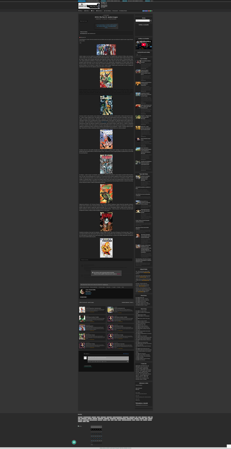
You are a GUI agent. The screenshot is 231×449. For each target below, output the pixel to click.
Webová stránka (83, 297)
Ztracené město (143, 301)
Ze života (84, 421)
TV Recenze (137, 420)
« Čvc (92, 444)
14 (99, 436)
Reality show (142, 418)
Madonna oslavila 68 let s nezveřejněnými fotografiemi (146, 84)
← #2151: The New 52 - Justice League (86, 302)
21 (99, 438)
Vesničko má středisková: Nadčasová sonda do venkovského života (146, 163)
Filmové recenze (132, 417)
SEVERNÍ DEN (144, 365)
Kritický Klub (95, 418)
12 (95, 436)
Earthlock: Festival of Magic (145, 358)
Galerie (139, 417)
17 (91, 438)
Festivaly (98, 417)
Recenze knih (80, 420)
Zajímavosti (145, 420)
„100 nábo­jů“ (104, 121)
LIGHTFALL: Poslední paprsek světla (119, 308)
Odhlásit (140, 385)
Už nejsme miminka (144, 326)
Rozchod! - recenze (143, 305)
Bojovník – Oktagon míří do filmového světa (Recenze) (146, 117)
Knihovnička (90, 418)
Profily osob (136, 418)
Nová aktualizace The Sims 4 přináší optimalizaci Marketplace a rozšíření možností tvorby (143, 260)
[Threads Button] (146, 11)
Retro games (100, 420)
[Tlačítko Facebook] (144, 11)
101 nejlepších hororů (87, 417)
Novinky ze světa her (130, 418)
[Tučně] (89, 361)
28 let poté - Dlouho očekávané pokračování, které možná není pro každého (142, 284)
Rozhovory (105, 420)
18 (93, 438)
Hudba (79, 418)
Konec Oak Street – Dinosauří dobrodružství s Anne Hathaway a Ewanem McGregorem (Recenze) (146, 150)
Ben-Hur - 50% (142, 324)
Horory (149, 417)
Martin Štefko (92, 289)
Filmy (81, 10)
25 (93, 440)
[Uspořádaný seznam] (95, 361)
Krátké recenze (106, 418)
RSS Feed (137, 389)
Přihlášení (126, 353)
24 (91, 440)
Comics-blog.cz (88, 292)
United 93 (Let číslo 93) (144, 300)
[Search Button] (151, 11)
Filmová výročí (109, 417)
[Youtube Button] (149, 11)
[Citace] (99, 361)
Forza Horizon (142, 359)
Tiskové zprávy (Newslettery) (126, 420)
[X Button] (143, 11)
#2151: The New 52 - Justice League (106, 17)
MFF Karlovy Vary (113, 418)
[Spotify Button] (150, 11)
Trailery (133, 420)
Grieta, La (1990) (143, 379)
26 (95, 440)
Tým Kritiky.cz (108, 10)
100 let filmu (80, 417)
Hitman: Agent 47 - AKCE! (141, 376)
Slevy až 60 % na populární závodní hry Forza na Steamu (145, 202)
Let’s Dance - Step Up (144, 298)
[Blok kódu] (101, 361)
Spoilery (119, 420)
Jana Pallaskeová (143, 378)
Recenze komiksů (106, 15)
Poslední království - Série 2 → (128, 302)
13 (97, 436)
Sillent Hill (142, 297)
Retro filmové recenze (93, 420)
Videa (141, 420)
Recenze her (150, 418)
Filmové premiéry (125, 417)
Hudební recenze (84, 418)
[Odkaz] (102, 361)
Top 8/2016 (141, 357)
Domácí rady (94, 417)
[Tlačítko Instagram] (147, 11)
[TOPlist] (80, 426)
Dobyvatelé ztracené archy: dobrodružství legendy (145, 211)
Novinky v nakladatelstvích (121, 418)
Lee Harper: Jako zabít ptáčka (144, 356)
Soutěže (112, 420)
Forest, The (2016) (143, 336)
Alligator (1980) (143, 314)
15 (101, 436)
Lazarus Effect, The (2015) (145, 354)
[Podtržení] (92, 361)
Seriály (87, 10)
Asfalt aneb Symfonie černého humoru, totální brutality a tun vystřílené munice (144, 351)
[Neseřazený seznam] (97, 361)
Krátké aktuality (100, 418)
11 (93, 436)
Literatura (100, 10)
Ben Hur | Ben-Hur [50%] (144, 327)
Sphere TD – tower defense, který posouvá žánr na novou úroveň (145, 128)
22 (101, 438)
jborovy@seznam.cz (144, 405)
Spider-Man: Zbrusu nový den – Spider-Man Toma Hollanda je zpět (146, 106)
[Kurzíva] (90, 361)
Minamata (138, 369)
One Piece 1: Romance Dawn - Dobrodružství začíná (93, 308)
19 (95, 438)
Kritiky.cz (104, 3)
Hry (93, 10)
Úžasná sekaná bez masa (145, 348)
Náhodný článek (123, 10)
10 (91, 436)
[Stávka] (94, 361)
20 (97, 438)
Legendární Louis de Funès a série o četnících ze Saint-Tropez (146, 94)
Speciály (116, 420)
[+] (105, 361)
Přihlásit (137, 385)
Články (88, 421)
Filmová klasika (103, 417)
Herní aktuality (144, 417)
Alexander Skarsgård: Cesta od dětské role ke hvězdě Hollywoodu (145, 236)
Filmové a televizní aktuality (117, 417)
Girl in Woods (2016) (144, 342)
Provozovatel (115, 10)
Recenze (146, 418)
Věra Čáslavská (143, 353)
